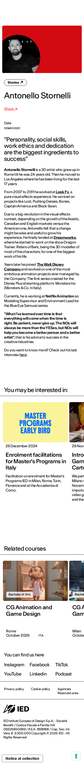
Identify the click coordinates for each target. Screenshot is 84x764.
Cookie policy (40, 689)
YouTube (12, 674)
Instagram (14, 664)
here (23, 354)
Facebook (40, 664)
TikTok (61, 664)
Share (9, 108)
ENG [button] (41, 9)
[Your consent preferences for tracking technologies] (76, 756)
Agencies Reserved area (68, 691)
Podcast (63, 674)
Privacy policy (14, 689)
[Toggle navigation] (77, 9)
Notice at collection (22, 758)
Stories (14, 82)
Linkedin (38, 674)
